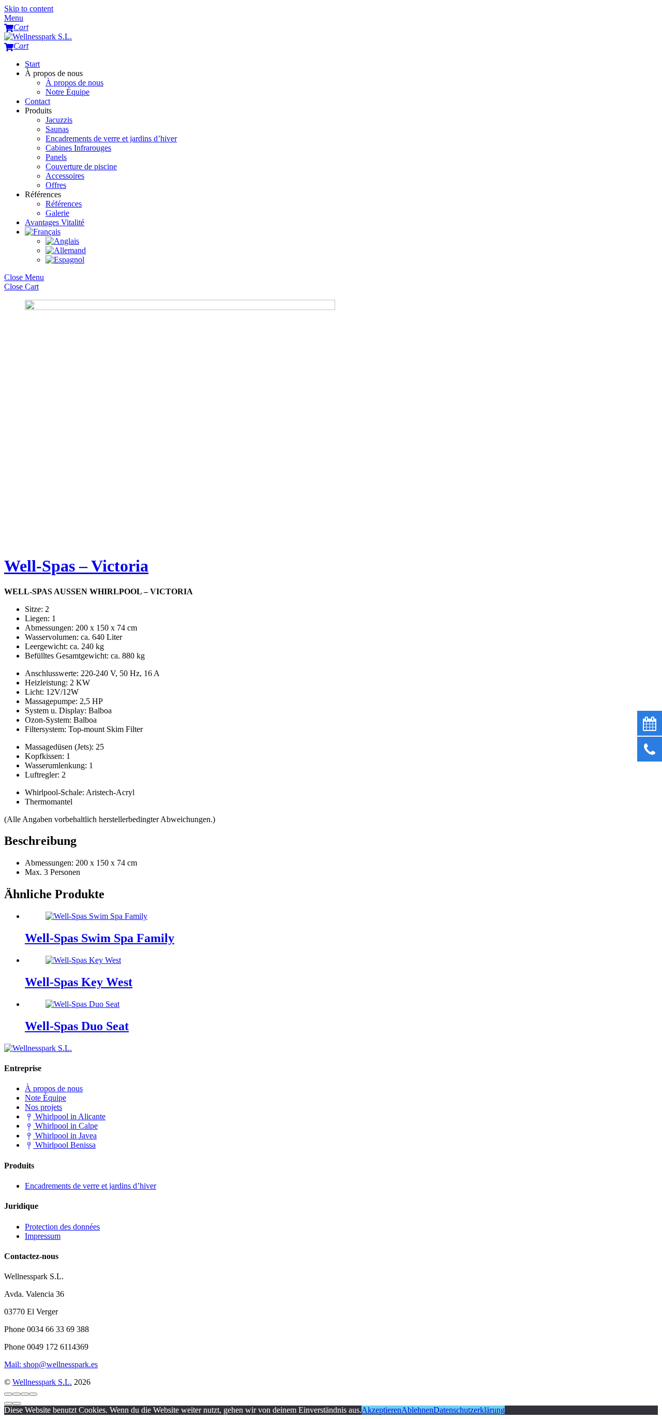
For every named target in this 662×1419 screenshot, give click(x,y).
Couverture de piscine (81, 166)
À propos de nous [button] (54, 73)
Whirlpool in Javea (65, 1135)
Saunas (57, 129)
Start (32, 64)
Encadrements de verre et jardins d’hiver (111, 138)
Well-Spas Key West (78, 982)
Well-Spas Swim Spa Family (99, 938)
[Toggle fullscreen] (25, 1394)
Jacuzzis (59, 119)
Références (64, 203)
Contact (37, 101)
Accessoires (65, 175)
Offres (56, 185)
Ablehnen (417, 1410)
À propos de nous (74, 82)
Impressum (43, 1236)
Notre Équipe (67, 91)
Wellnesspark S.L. (42, 1382)
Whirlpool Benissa (64, 1144)
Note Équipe (45, 1097)
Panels (56, 157)
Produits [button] (38, 110)
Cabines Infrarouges (78, 147)
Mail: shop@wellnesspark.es (51, 1364)
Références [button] (43, 194)
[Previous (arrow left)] (8, 1403)
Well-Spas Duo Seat (77, 1026)
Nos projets (43, 1107)
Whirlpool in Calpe (65, 1125)
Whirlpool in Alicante (69, 1116)
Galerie (57, 213)
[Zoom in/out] (33, 1394)
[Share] (16, 1394)
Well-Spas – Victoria (76, 566)
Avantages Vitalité (54, 222)
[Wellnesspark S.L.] (38, 36)
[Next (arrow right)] (16, 1403)
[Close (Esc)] (8, 1394)
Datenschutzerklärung (469, 1410)
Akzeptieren (381, 1410)
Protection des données (62, 1226)
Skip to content (28, 8)
